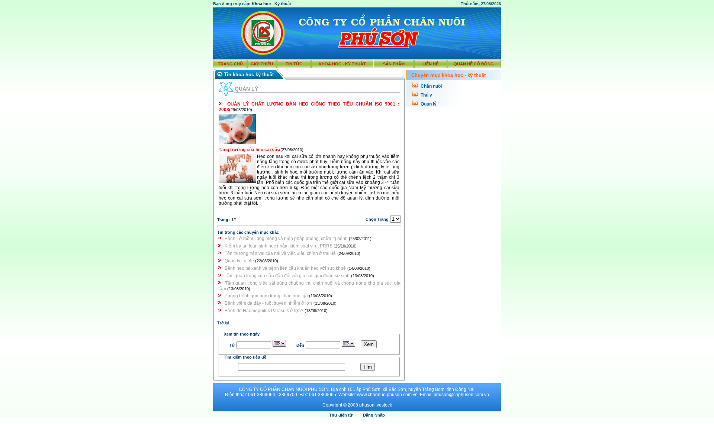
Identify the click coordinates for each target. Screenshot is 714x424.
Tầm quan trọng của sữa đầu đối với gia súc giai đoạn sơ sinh (287, 275)
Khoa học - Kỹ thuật (271, 3)
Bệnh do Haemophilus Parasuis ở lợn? (265, 310)
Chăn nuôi (431, 86)
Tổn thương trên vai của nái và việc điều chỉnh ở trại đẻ (280, 253)
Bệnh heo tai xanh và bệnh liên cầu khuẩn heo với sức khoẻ (285, 268)
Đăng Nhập (374, 415)
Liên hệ (430, 64)
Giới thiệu (262, 64)
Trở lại (223, 323)
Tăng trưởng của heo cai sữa (249, 149)
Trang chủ (230, 64)
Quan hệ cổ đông (474, 64)
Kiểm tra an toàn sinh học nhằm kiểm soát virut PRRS (279, 246)
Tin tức (294, 64)
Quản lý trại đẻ (240, 260)
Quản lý (429, 104)
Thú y (426, 95)
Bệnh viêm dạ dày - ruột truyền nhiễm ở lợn (268, 303)
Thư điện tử (341, 415)
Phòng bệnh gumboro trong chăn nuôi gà (267, 295)
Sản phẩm (394, 64)
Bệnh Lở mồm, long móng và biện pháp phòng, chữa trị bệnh (287, 238)
